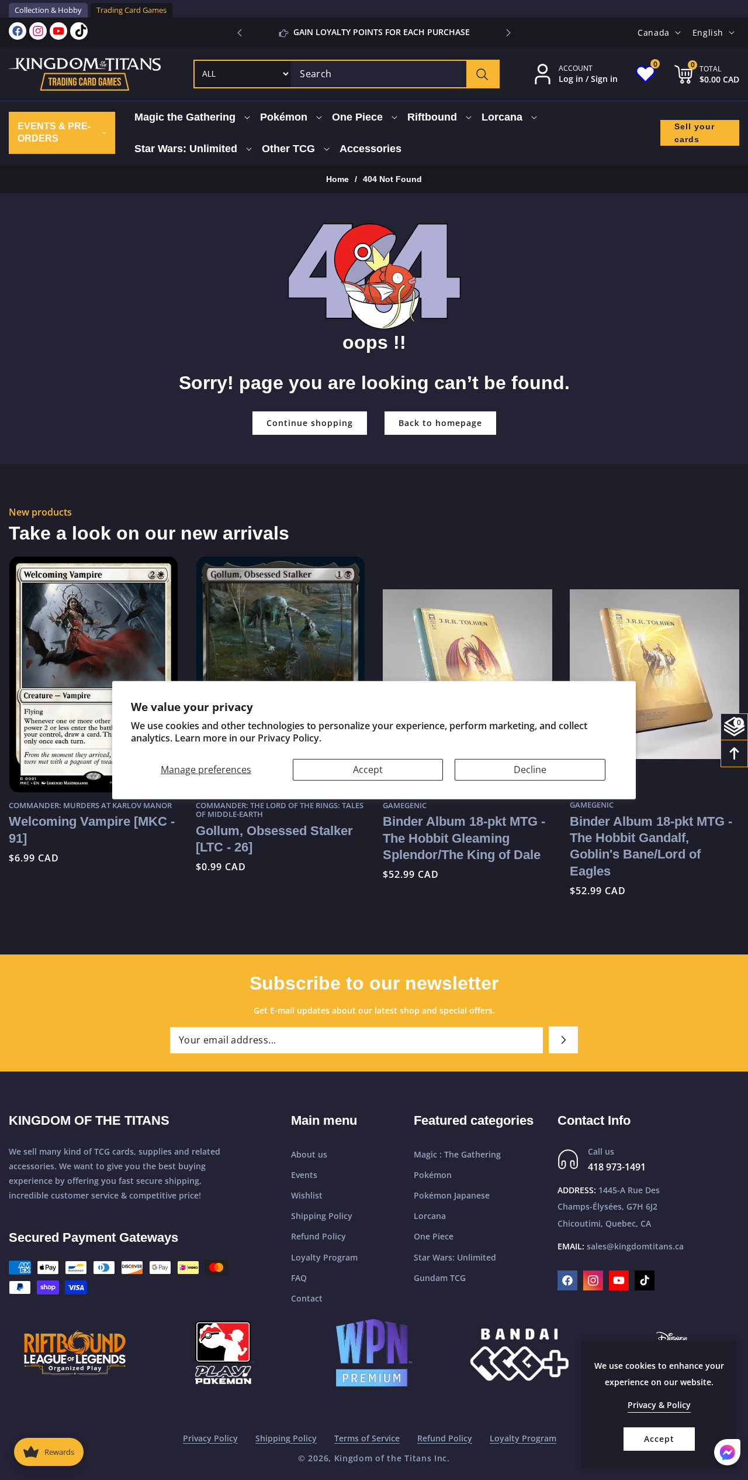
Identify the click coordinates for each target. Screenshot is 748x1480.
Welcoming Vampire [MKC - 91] (92, 829)
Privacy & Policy (659, 1404)
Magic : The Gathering (457, 1154)
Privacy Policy (210, 1438)
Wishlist (307, 1195)
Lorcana (430, 1216)
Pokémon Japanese (452, 1195)
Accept (368, 769)
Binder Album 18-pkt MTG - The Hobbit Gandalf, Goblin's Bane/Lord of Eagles (651, 846)
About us (309, 1154)
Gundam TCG (440, 1277)
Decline (530, 769)
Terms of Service (367, 1438)
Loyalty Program (324, 1257)
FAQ (299, 1277)
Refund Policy (318, 1236)
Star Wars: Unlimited (455, 1257)
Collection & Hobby (48, 10)
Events (304, 1174)
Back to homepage (440, 422)
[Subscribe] (563, 1039)
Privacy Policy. (289, 738)
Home (337, 179)
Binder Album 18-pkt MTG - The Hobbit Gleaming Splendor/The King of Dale (464, 838)
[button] (508, 32)
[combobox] (394, 74)
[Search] (482, 74)
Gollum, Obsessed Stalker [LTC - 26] (274, 838)
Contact (307, 1298)
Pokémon (433, 1174)
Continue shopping (309, 422)
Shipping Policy (321, 1216)
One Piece (433, 1236)
